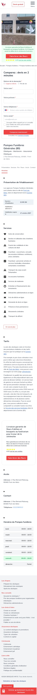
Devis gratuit (18, 4)
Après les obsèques (10, 588)
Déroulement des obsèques (13, 586)
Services (13, 167)
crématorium (26, 372)
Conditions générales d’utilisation (15, 666)
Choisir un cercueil (10, 610)
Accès (27, 167)
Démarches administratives (13, 603)
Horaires (4, 170)
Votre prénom (10, 97)
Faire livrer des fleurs (18, 56)
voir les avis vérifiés (25, 60)
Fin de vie (23, 84)
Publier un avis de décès (12, 622)
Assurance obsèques (11, 632)
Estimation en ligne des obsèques (14, 681)
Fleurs (22, 167)
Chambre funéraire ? (11, 615)
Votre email (9, 116)
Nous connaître (9, 659)
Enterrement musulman (12, 649)
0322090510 (18, 507)
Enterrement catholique (12, 646)
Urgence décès (11, 84)
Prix (18, 167)
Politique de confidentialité (13, 670)
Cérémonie (7, 644)
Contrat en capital (10, 637)
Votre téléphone (11, 107)
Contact (32, 167)
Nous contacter (9, 663)
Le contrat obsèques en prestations (16, 630)
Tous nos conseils (10, 661)
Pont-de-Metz (14, 369)
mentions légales (23, 135)
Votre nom (8, 88)
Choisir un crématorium (11, 613)
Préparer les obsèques (11, 584)
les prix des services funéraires (17, 408)
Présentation (6, 167)
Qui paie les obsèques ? (12, 596)
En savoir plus (10, 327)
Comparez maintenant (18, 132)
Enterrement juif (9, 651)
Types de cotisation (10, 634)
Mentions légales (9, 668)
